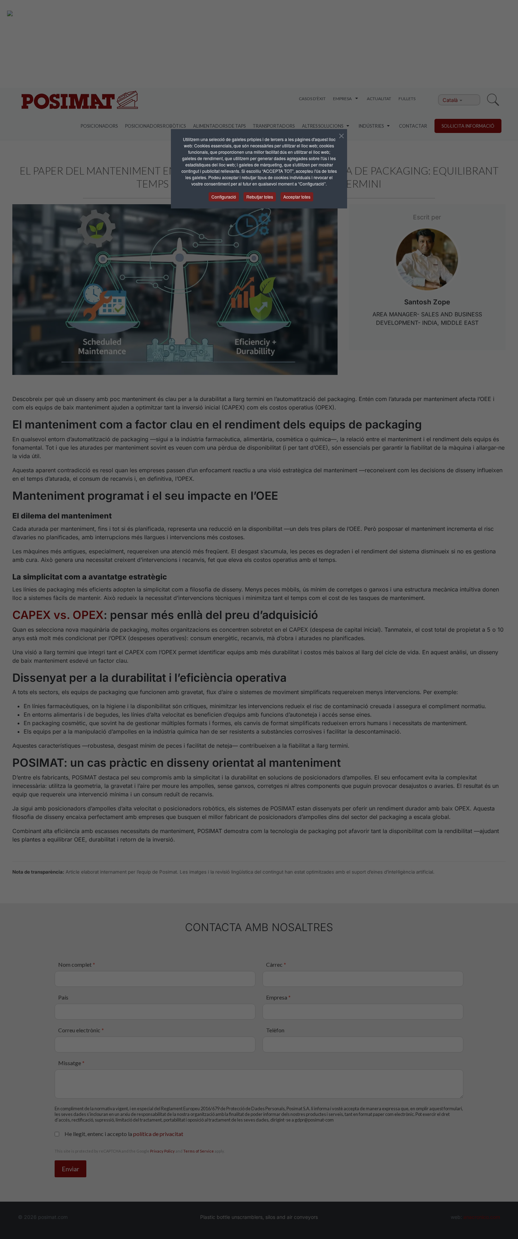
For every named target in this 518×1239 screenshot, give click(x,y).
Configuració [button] (223, 197)
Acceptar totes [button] (296, 197)
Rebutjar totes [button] (259, 197)
